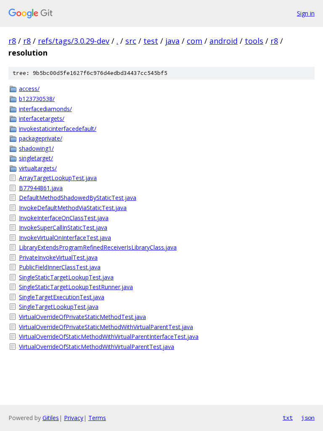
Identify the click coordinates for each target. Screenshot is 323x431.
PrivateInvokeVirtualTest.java (58, 257)
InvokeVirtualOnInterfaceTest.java (65, 238)
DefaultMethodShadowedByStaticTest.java (77, 198)
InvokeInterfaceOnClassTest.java (64, 218)
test (150, 41)
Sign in (306, 13)
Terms (97, 418)
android (223, 41)
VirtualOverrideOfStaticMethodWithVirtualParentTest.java (96, 347)
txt (288, 417)
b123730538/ (37, 99)
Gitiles (50, 418)
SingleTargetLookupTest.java (58, 307)
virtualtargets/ (38, 168)
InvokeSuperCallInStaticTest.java (63, 227)
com (194, 41)
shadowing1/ (36, 148)
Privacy (73, 418)
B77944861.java (41, 188)
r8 (12, 41)
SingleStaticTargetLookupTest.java (66, 277)
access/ (29, 89)
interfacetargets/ (41, 118)
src (130, 41)
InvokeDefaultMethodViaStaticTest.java (73, 208)
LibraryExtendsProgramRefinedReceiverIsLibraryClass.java (98, 247)
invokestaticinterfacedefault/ (57, 129)
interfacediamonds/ (45, 109)
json (308, 417)
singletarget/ (36, 158)
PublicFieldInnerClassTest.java (60, 267)
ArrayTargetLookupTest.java (58, 178)
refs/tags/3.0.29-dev (73, 41)
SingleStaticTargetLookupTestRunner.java (76, 287)
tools (254, 41)
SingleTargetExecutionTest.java (61, 297)
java (172, 41)
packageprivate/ (40, 138)
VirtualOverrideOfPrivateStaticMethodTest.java (82, 317)
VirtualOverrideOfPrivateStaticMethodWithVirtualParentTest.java (106, 327)
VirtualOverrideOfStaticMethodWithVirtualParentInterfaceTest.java (109, 337)
